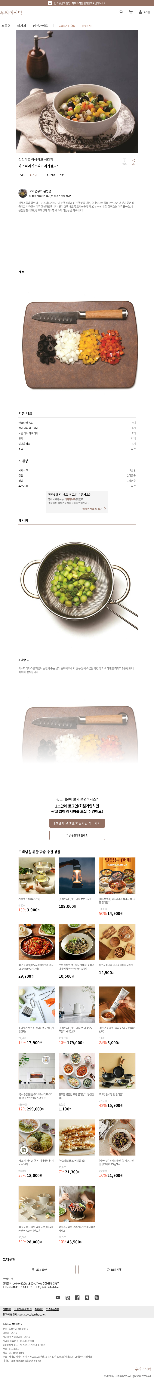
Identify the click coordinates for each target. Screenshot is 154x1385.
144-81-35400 (27, 1341)
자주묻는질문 (52, 1309)
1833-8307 (41, 1269)
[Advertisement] (77, 243)
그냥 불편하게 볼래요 (77, 835)
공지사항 (39, 1309)
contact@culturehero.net (31, 1314)
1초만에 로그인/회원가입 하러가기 (77, 823)
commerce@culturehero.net (26, 1360)
